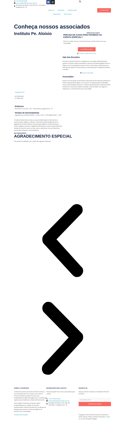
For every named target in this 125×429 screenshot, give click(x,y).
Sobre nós (51, 10)
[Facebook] (48, 2)
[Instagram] (53, 2)
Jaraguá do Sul (20, 92)
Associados (61, 10)
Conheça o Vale (72, 10)
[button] (80, 1)
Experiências (57, 14)
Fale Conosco (68, 14)
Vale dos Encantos (71, 57)
